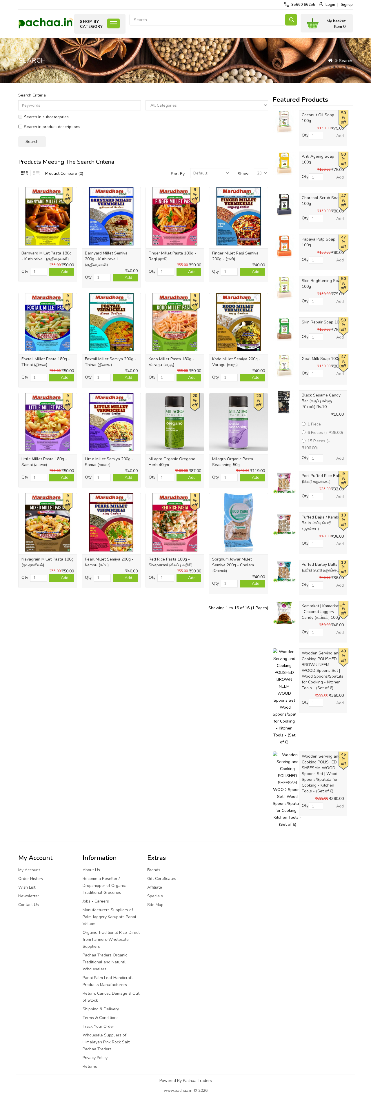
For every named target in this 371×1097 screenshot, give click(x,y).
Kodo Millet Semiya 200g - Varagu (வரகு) (236, 362)
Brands (153, 870)
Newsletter (28, 896)
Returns (90, 1066)
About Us (91, 870)
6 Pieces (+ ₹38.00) (325, 432)
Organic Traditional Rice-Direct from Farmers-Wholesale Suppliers (111, 939)
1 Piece (314, 424)
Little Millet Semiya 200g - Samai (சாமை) (109, 461)
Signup (347, 4)
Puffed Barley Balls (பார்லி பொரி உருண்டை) (321, 567)
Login (330, 4)
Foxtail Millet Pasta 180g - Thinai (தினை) (45, 362)
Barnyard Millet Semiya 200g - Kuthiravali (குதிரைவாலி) (106, 259)
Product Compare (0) (64, 173)
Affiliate (154, 887)
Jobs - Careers (96, 901)
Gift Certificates (161, 878)
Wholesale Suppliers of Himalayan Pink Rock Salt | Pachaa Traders (107, 1042)
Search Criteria (32, 95)
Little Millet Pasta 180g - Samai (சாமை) (44, 461)
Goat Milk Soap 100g (321, 358)
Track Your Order (98, 1026)
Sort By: (178, 174)
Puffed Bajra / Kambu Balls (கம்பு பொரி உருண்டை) (321, 523)
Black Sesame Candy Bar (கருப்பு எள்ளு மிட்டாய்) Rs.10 (321, 401)
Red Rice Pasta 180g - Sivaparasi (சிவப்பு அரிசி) (170, 562)
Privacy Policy (95, 1057)
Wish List (26, 887)
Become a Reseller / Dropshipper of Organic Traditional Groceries (104, 885)
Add (64, 271)
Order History (30, 878)
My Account (29, 870)
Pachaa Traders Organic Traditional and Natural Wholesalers (105, 962)
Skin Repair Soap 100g (323, 322)
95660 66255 (303, 4)
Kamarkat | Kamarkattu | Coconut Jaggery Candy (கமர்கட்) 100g (322, 611)
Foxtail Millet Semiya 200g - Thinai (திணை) (110, 362)
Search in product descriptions (52, 127)
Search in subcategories (46, 117)
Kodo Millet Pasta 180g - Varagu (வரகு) (171, 362)
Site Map (155, 904)
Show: (243, 174)
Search (291, 20)
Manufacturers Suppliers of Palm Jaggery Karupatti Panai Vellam (109, 917)
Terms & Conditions (101, 1017)
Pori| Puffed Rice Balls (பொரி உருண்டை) (322, 478)
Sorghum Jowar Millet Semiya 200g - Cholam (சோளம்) (233, 565)
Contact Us (28, 904)
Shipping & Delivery (101, 1009)
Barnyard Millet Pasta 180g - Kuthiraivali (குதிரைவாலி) (46, 256)
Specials (155, 896)
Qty (24, 271)
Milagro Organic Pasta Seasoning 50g (232, 461)
